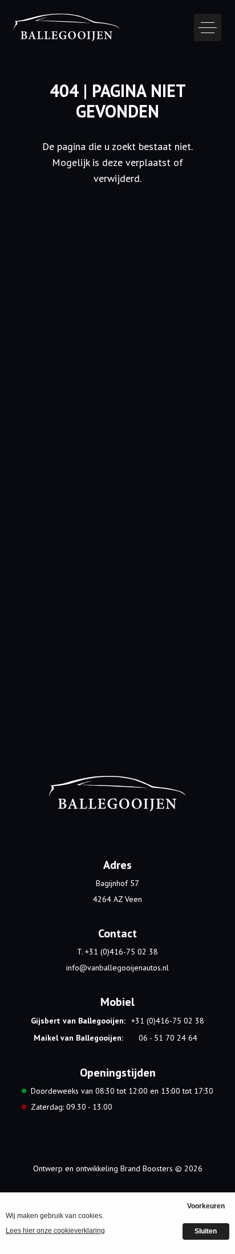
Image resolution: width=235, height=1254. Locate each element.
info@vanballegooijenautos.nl (117, 967)
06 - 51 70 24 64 (168, 1038)
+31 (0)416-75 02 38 (167, 1021)
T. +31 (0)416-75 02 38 (117, 951)
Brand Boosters (146, 1168)
